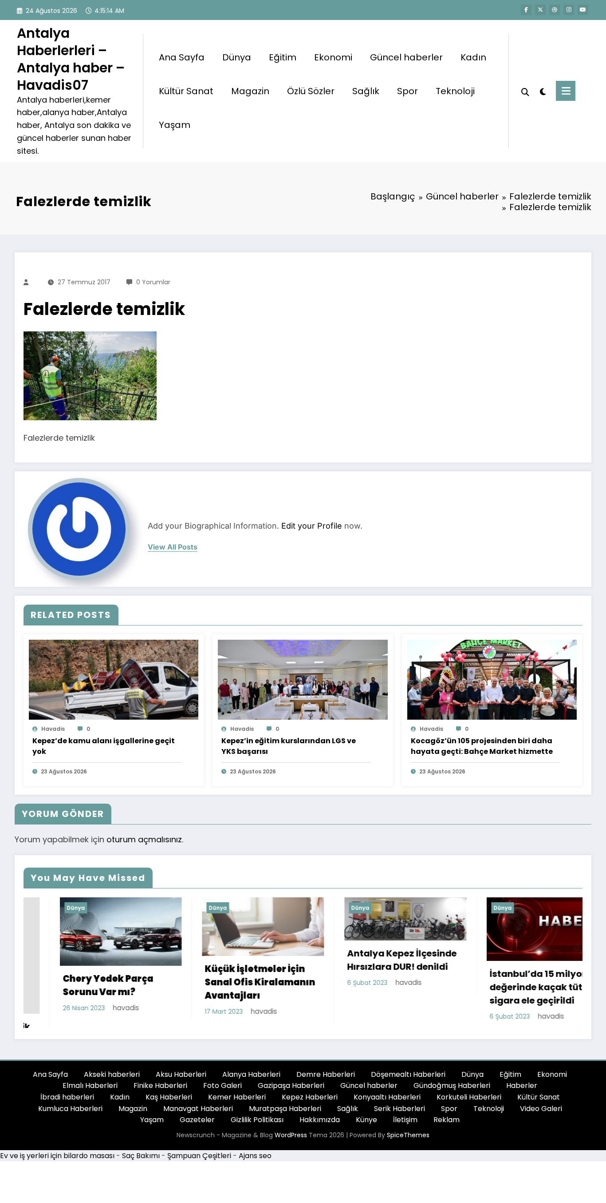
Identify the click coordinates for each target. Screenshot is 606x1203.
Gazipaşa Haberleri (291, 1087)
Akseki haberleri (112, 1076)
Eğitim (282, 57)
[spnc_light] (542, 90)
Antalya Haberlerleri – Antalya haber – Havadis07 (71, 59)
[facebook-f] (526, 9)
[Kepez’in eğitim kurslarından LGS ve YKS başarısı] (302, 679)
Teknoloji (455, 91)
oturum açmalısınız (144, 839)
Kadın (473, 57)
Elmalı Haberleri (90, 1087)
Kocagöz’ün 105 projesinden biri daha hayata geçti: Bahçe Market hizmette (482, 746)
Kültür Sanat (186, 91)
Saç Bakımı (141, 1156)
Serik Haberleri (399, 1109)
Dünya (236, 57)
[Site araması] (525, 91)
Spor (407, 91)
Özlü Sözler (310, 91)
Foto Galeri (222, 1087)
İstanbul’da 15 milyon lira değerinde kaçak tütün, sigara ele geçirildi (490, 987)
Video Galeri (541, 1109)
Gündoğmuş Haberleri (451, 1087)
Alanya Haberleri (251, 1076)
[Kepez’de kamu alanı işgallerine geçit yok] (113, 679)
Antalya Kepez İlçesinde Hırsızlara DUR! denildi (345, 960)
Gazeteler (197, 1121)
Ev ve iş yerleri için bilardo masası (57, 1156)
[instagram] (568, 9)
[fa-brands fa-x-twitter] (540, 9)
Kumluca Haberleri (70, 1109)
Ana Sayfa (182, 57)
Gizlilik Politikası (257, 1121)
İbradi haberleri (67, 1098)
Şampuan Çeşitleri (199, 1156)
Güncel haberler (406, 57)
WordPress (291, 1135)
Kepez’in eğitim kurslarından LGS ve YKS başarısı (288, 746)
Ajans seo (255, 1156)
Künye (366, 1121)
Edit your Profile (311, 525)
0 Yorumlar (153, 282)
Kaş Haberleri (169, 1098)
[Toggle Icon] (565, 91)
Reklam (446, 1121)
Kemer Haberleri (237, 1098)
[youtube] (583, 9)
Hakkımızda (319, 1121)
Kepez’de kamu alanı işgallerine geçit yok (103, 746)
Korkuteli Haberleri (469, 1098)
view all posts (172, 547)
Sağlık (365, 91)
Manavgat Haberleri (198, 1109)
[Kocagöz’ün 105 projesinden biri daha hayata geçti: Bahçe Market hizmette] (492, 679)
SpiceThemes (408, 1135)
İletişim (405, 1121)
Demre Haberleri (325, 1076)
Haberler (521, 1087)
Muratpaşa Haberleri (285, 1109)
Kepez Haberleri (310, 1098)
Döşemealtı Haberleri (408, 1076)
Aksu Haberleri (181, 1076)
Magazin (250, 91)
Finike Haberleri (160, 1087)
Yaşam (174, 125)
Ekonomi (333, 57)
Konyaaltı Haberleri (387, 1098)
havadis (53, 729)
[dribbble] (554, 9)
